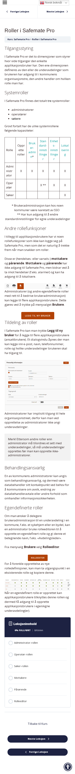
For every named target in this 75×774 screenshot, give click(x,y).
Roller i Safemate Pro (44, 39)
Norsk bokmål (53, 2)
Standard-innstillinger (43, 150)
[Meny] (5, 2)
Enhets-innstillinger (54, 150)
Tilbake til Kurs (37, 724)
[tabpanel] (38, 329)
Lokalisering (65, 149)
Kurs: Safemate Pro (19, 39)
